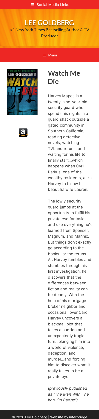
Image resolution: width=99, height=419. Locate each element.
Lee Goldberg (49, 22)
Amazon (23, 132)
